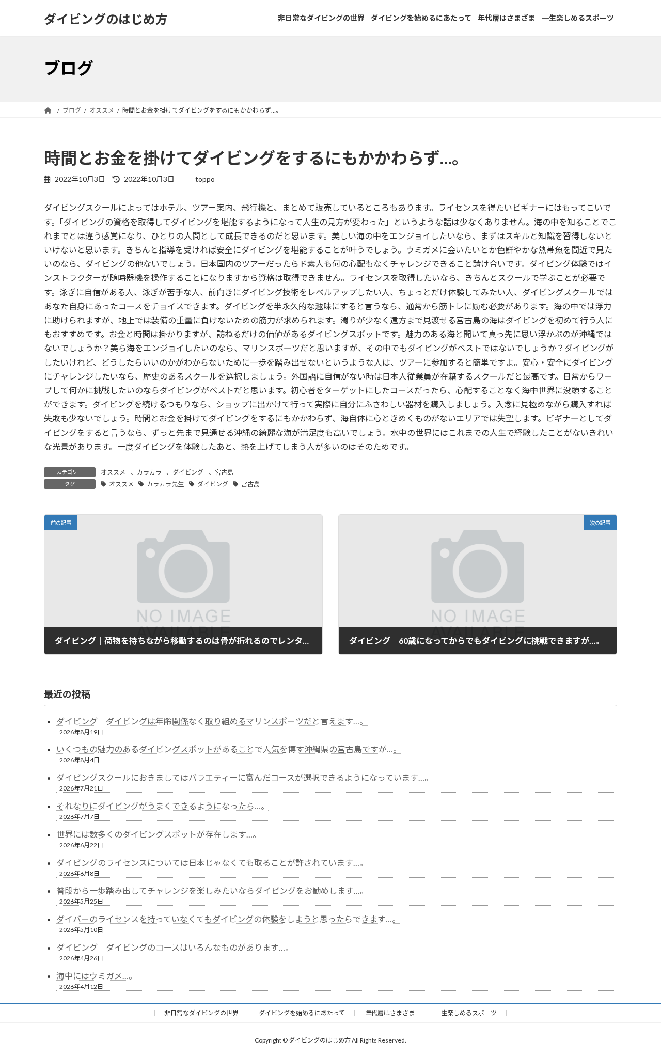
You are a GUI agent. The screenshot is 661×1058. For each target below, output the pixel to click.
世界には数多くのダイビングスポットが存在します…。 (158, 834)
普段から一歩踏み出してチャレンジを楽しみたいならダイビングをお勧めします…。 (212, 890)
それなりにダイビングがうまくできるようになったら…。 (162, 806)
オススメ (113, 472)
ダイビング (187, 472)
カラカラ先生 (165, 484)
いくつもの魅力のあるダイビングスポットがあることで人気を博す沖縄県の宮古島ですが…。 (228, 749)
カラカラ (149, 472)
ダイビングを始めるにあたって (302, 1013)
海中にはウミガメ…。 (96, 976)
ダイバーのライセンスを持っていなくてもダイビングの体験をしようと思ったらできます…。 (228, 919)
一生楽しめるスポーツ (466, 1013)
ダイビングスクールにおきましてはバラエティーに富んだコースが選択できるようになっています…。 (244, 777)
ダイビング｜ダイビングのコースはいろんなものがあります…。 (174, 947)
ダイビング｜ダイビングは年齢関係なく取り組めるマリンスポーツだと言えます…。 (212, 721)
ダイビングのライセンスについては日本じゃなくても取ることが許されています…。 (212, 862)
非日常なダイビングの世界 (201, 1013)
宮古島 (224, 472)
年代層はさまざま (390, 1013)
